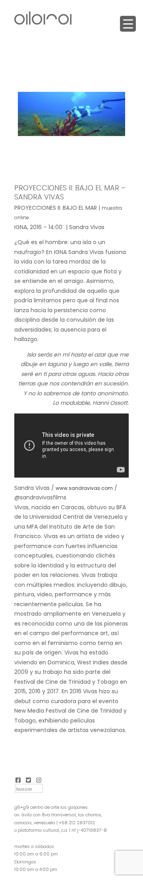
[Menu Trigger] (128, 24)
